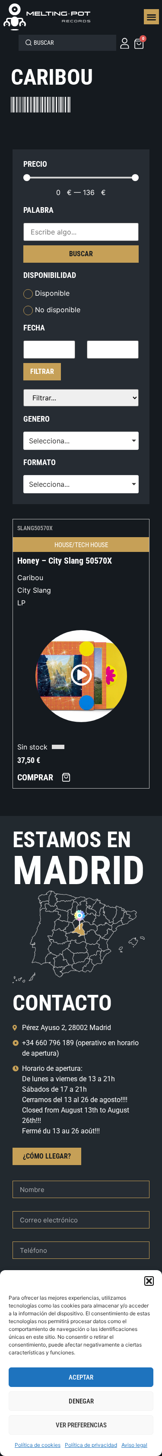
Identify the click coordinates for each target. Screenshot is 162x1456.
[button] (149, 1281)
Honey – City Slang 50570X (64, 560)
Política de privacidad (91, 1445)
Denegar (81, 1401)
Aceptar (81, 1377)
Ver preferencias (81, 1425)
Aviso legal (134, 1445)
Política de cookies (37, 1445)
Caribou (30, 577)
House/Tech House (81, 545)
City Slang (34, 590)
